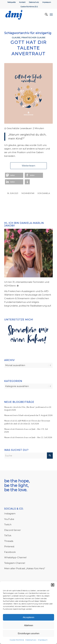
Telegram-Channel (14, 563)
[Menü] (51, 14)
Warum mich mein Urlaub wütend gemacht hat (21, 415)
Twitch (7, 524)
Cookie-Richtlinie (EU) (29, 7)
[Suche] (45, 14)
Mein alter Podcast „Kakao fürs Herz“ (24, 568)
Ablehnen (28, 625)
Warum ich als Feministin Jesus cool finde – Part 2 (23, 437)
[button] (52, 584)
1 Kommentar (27, 193)
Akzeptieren (28, 617)
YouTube (9, 519)
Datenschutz (30, 640)
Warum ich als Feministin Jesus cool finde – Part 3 (23, 429)
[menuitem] (11, 2)
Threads (8, 541)
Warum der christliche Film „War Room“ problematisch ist (26, 407)
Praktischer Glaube (33, 37)
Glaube (16, 37)
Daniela (46, 193)
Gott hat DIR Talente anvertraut (29, 48)
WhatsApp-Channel (15, 557)
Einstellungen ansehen (28, 633)
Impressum (43, 640)
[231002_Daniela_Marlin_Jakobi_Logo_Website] (23, 14)
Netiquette (11, 2)
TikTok (7, 535)
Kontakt (22, 2)
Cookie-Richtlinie (17, 640)
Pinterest (9, 546)
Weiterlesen (28, 165)
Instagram (9, 513)
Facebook (10, 552)
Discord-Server (12, 530)
